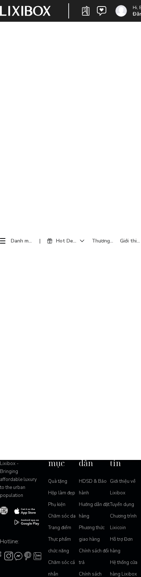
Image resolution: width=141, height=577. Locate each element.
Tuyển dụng (122, 504)
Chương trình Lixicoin (123, 522)
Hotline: (9, 541)
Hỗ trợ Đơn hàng (121, 545)
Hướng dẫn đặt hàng (94, 510)
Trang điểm (59, 527)
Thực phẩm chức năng (59, 545)
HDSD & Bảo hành (93, 487)
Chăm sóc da (62, 516)
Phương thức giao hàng (91, 533)
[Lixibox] (25, 11)
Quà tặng (57, 481)
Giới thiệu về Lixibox (123, 487)
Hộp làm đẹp (61, 493)
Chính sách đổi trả (94, 557)
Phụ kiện (56, 504)
